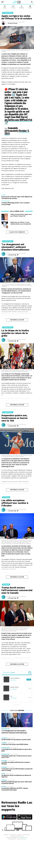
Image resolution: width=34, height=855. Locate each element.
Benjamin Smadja (12, 23)
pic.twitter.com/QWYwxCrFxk (18, 120)
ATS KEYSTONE (12, 255)
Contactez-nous (24, 837)
